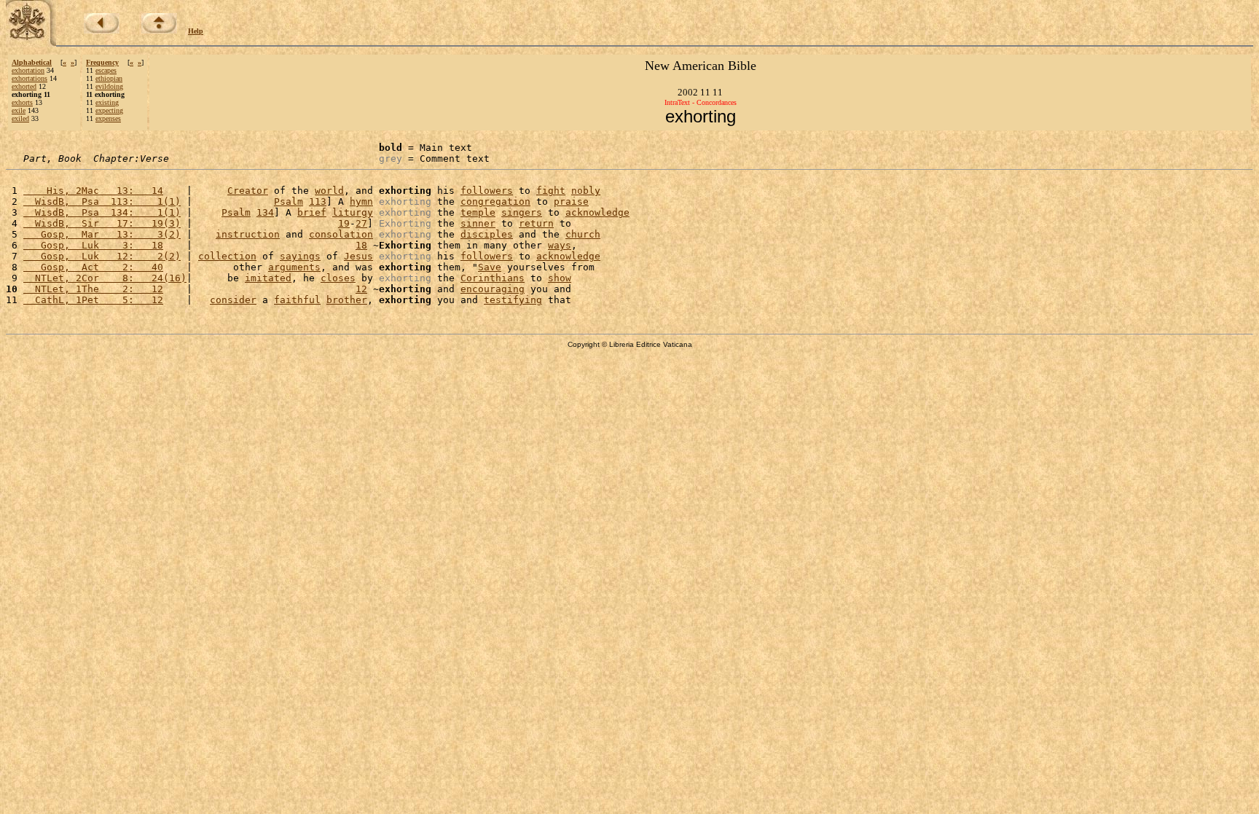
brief (311, 212)
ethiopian (108, 78)
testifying (513, 299)
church (582, 234)
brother (346, 299)
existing (107, 102)
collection (227, 256)
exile (19, 110)
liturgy (352, 212)
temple (477, 212)
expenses (108, 118)
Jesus (358, 256)
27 (361, 223)
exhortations (29, 78)
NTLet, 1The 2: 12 (93, 288)
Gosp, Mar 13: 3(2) (102, 234)
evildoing (109, 86)
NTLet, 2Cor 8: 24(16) (105, 278)
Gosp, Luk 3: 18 (93, 245)
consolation (341, 234)
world (329, 190)
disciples (486, 234)
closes (338, 278)
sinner (477, 223)
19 (344, 223)
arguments (294, 267)
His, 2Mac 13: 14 (93, 190)
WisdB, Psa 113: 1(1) (102, 201)
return (536, 223)
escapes (106, 70)
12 (361, 288)
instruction (248, 234)
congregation (495, 201)
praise (571, 201)
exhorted (24, 86)
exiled (20, 118)
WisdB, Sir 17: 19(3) (102, 223)
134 (265, 212)
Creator (247, 190)
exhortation (28, 70)
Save (489, 267)
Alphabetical (32, 62)
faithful (297, 299)
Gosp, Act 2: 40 (93, 267)
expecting (109, 110)
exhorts (22, 102)
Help (195, 31)
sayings (300, 256)
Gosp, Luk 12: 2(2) (102, 256)
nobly (585, 190)
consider (233, 299)
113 (317, 201)
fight (550, 190)
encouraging (492, 288)
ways (559, 245)
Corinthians (492, 278)
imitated (268, 278)
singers (521, 212)
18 (361, 245)
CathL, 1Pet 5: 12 (93, 299)
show (559, 278)
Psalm (288, 201)
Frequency (102, 62)
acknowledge (597, 212)
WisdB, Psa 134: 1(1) (102, 212)
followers (486, 190)
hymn (361, 201)
